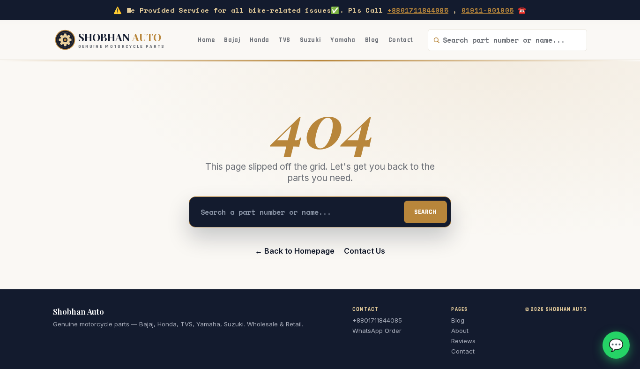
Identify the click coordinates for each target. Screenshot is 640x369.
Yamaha (342, 40)
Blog (372, 40)
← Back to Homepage (295, 251)
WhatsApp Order (377, 330)
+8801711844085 (417, 10)
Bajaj (232, 40)
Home (206, 40)
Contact (400, 40)
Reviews (463, 341)
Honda (259, 40)
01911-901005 (487, 10)
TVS (284, 40)
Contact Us (364, 251)
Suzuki (310, 40)
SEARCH (425, 212)
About (460, 330)
